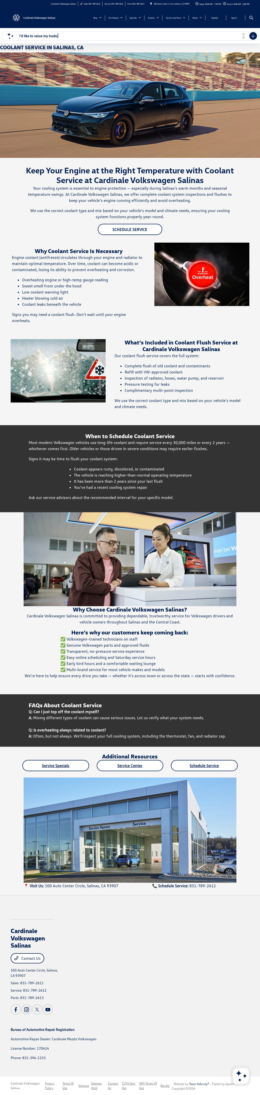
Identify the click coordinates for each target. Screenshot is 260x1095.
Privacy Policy (50, 1086)
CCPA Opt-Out (129, 1086)
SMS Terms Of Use (148, 1086)
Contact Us (30, 958)
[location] (151, 4)
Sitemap (83, 1086)
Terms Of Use (68, 1086)
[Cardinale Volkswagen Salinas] (34, 17)
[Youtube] (48, 1009)
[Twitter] (37, 1009)
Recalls (165, 1086)
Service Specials (55, 765)
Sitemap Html (96, 1086)
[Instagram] (26, 1009)
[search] (251, 18)
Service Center (129, 765)
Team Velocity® (199, 1084)
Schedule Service (129, 229)
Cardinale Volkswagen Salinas (25, 1086)
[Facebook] (16, 1009)
